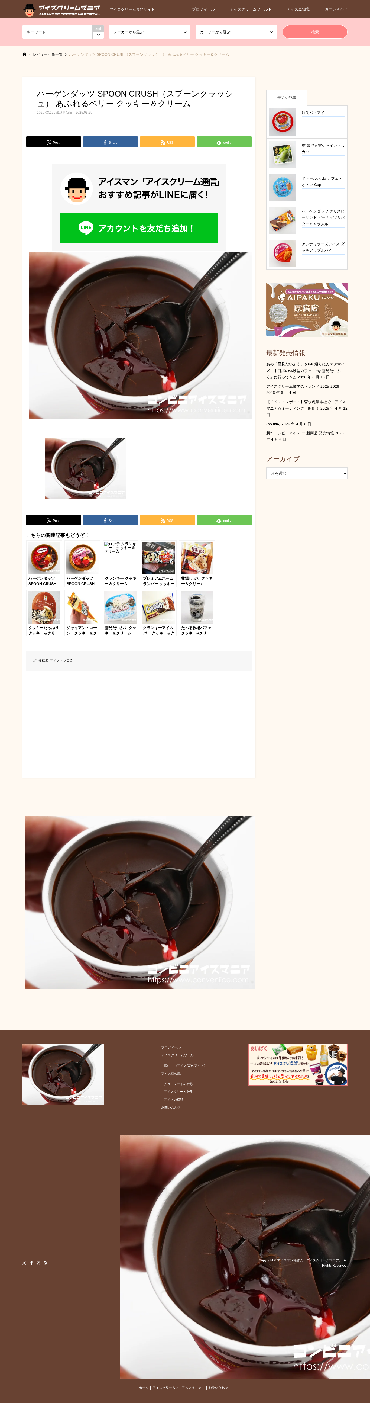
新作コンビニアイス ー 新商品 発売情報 (300, 433)
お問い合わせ (336, 9)
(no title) (273, 424)
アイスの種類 (173, 1100)
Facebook (31, 1263)
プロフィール (203, 9)
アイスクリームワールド (251, 9)
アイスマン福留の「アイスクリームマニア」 (309, 1260)
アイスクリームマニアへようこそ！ (178, 1388)
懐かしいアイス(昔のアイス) (184, 1066)
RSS (45, 1263)
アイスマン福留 (61, 661)
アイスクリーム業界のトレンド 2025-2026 (302, 386)
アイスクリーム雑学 (178, 1092)
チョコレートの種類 (178, 1084)
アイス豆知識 (298, 9)
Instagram (38, 1263)
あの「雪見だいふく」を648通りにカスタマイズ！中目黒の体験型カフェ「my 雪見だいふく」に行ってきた (305, 370)
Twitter (24, 1263)
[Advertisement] (139, 722)
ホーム (143, 1388)
